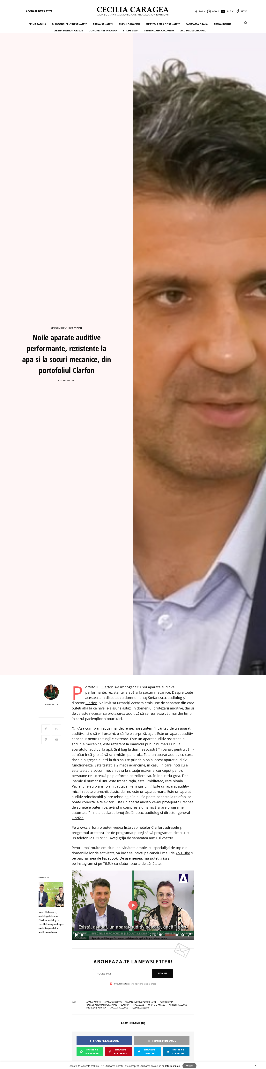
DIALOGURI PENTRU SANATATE (67, 328)
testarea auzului (140, 1008)
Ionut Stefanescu (156, 1005)
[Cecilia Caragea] (133, 11)
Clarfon (107, 687)
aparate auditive (113, 1002)
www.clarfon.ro (89, 827)
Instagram (85, 863)
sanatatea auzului (119, 1008)
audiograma (166, 1002)
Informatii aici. (173, 1066)
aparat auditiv (93, 1002)
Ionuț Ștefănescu (129, 812)
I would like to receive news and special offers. (135, 984)
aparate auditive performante (140, 1002)
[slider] (114, 935)
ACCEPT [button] (189, 1066)
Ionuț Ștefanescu (152, 697)
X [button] (255, 1065)
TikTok (108, 863)
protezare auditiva (96, 1008)
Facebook (110, 858)
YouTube (183, 853)
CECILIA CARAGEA (51, 705)
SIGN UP (162, 973)
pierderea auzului (178, 1005)
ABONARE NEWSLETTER (39, 11)
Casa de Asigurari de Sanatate (101, 1005)
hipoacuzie (138, 1005)
